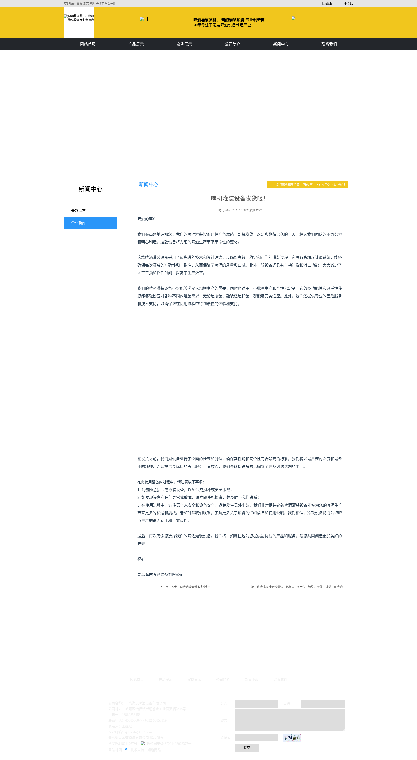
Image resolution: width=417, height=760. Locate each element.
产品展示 (136, 44)
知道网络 (154, 750)
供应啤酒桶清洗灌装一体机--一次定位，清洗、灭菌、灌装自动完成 (300, 587)
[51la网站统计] (126, 750)
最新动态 (78, 211)
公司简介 (232, 44)
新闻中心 (281, 44)
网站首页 (88, 44)
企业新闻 (78, 223)
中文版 (348, 3)
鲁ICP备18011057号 (122, 744)
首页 (306, 184)
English (327, 3)
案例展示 (184, 44)
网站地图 (115, 750)
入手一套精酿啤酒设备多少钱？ (191, 587)
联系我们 (329, 44)
